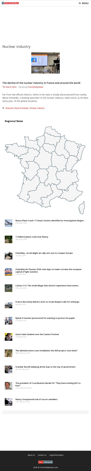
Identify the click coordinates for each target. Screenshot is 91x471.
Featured (9, 108)
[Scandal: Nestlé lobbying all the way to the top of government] (8, 374)
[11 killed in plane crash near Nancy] (8, 244)
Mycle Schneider (21, 108)
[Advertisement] (45, 24)
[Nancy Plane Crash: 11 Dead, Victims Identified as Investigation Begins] (8, 228)
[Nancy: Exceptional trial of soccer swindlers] (8, 407)
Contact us (42, 455)
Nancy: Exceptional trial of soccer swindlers (36, 399)
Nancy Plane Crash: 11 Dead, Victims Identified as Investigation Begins (49, 220)
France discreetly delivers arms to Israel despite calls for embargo (47, 301)
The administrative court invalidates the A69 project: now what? (46, 350)
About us (31, 455)
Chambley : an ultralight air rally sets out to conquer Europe (44, 253)
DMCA (41, 462)
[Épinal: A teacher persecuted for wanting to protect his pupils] (8, 325)
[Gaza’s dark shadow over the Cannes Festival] (8, 341)
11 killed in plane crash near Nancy (31, 236)
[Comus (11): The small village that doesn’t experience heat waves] (8, 293)
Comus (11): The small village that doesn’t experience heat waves (46, 285)
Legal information (56, 455)
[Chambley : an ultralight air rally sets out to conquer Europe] (8, 260)
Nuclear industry (37, 108)
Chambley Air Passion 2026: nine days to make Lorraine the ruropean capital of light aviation (48, 270)
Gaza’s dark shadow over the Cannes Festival (37, 334)
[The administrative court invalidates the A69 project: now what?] (8, 358)
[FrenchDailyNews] (10, 3)
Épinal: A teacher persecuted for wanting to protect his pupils (45, 318)
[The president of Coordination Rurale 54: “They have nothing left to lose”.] (8, 390)
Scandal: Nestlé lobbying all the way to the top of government (45, 366)
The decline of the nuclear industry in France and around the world (41, 82)
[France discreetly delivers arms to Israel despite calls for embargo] (8, 309)
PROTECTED (48, 462)
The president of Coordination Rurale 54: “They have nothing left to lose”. (48, 384)
